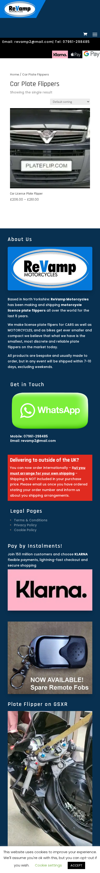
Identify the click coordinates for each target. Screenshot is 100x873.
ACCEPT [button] (76, 865)
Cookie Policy (25, 530)
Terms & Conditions (30, 520)
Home (14, 74)
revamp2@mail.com (33, 41)
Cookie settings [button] (48, 865)
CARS (69, 324)
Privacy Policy (25, 525)
